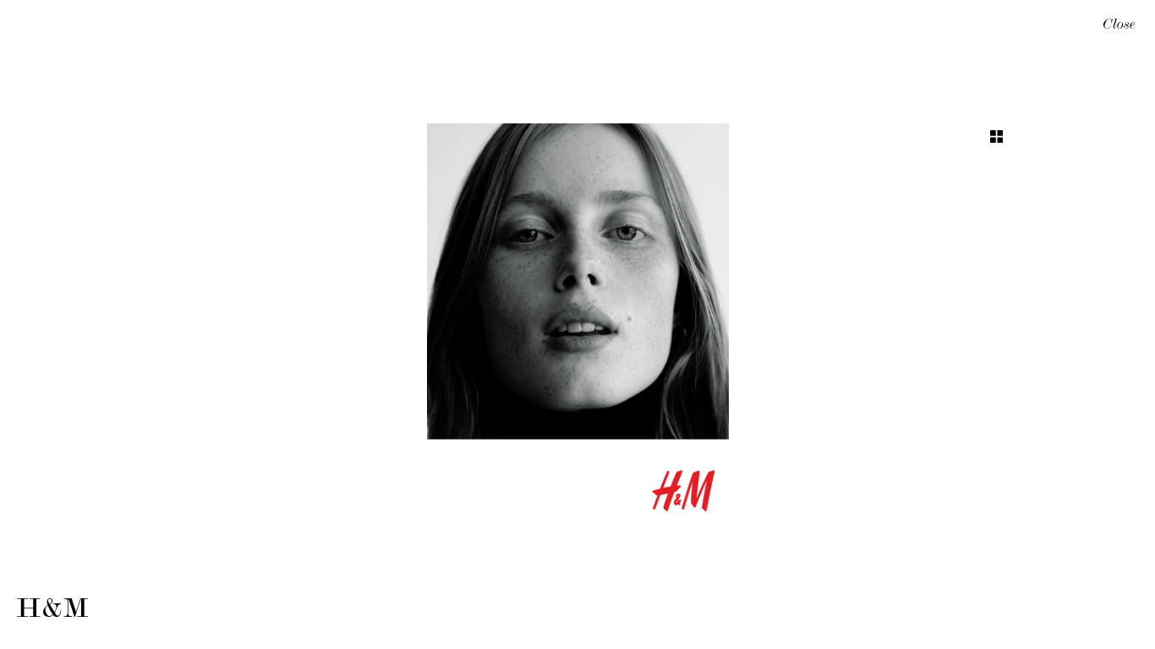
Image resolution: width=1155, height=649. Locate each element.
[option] (577, 324)
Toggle (996, 136)
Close (1119, 26)
